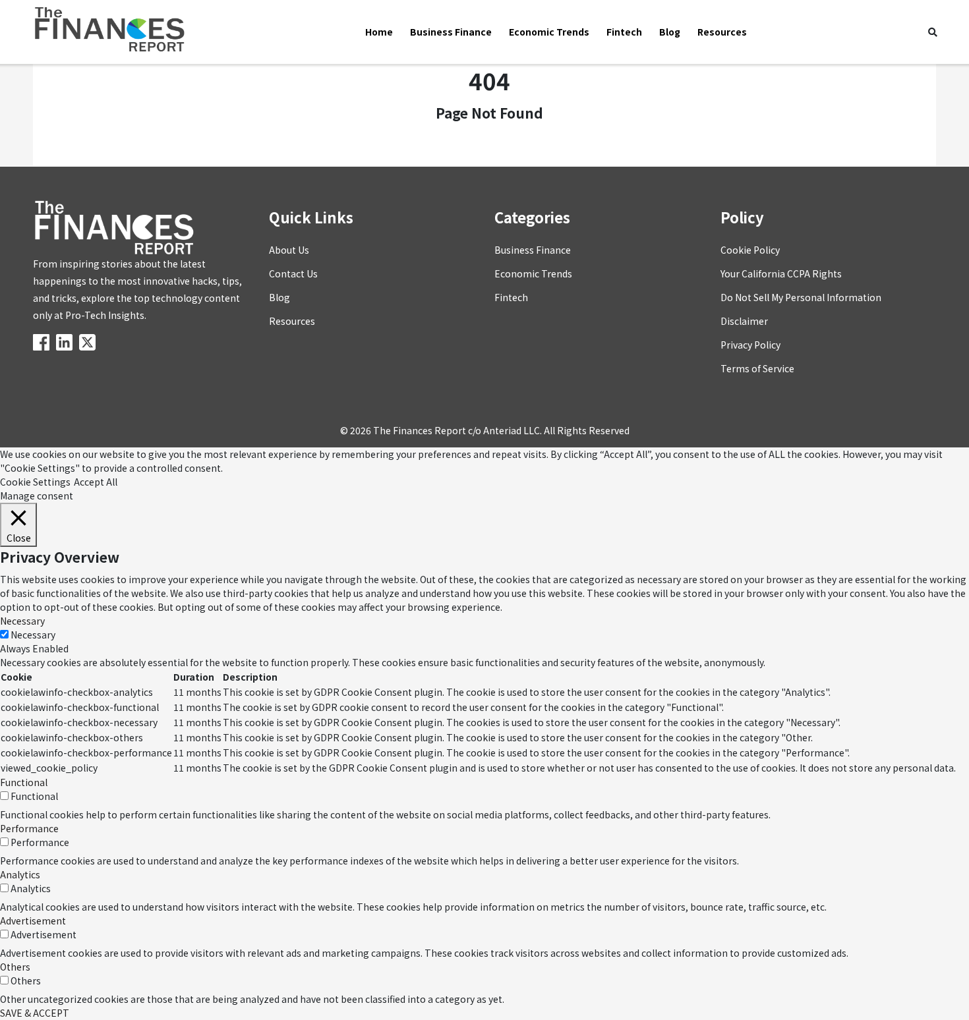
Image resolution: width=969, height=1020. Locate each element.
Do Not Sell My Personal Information (800, 297)
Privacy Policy (750, 344)
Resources (722, 31)
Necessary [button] (22, 620)
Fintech (624, 31)
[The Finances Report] (43, 341)
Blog (669, 31)
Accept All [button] (95, 481)
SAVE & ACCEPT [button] (34, 1012)
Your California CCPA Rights (781, 273)
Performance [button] (29, 828)
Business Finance (451, 31)
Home (379, 31)
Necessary (33, 634)
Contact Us (293, 273)
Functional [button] (23, 782)
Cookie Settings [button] (35, 481)
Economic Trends (549, 31)
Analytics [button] (20, 874)
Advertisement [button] (33, 920)
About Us (289, 249)
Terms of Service (757, 368)
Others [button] (15, 966)
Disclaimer (744, 320)
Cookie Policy (750, 249)
